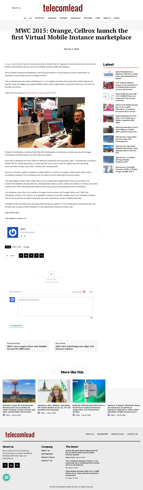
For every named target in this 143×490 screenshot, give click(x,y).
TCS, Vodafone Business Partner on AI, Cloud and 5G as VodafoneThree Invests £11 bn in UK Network (126, 86)
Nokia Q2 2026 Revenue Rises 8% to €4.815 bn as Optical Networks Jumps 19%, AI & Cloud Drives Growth (89, 408)
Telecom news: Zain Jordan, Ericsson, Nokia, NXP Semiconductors (126, 139)
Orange (8, 64)
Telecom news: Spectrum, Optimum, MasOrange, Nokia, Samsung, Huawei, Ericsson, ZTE (127, 149)
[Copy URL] (21, 255)
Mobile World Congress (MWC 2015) (40, 93)
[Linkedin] (26, 255)
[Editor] (12, 232)
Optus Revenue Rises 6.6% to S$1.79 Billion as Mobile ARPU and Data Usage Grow (127, 129)
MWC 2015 (17, 247)
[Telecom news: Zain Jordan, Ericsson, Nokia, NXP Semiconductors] (108, 139)
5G (66, 468)
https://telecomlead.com (27, 232)
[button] (16, 7)
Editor (23, 229)
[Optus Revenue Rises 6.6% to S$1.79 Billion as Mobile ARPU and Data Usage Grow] (108, 129)
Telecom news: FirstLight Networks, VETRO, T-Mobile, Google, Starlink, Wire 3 (127, 169)
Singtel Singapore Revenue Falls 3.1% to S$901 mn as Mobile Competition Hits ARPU (126, 119)
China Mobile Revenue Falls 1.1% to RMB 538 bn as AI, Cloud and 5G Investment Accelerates (126, 97)
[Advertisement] (120, 191)
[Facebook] (21, 236)
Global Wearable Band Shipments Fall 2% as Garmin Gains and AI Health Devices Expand (127, 75)
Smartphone (70, 457)
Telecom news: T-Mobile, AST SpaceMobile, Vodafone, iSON (125, 159)
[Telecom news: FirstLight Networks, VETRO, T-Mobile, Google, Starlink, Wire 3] (108, 169)
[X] (24, 236)
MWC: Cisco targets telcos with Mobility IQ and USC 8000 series (27, 347)
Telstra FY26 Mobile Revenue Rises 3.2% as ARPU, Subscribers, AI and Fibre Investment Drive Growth (127, 108)
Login (90, 292)
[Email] (41, 255)
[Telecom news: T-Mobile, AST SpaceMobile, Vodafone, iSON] (108, 159)
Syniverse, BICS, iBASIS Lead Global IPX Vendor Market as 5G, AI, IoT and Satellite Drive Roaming (54, 407)
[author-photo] (4, 415)
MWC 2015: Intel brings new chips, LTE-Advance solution (75, 347)
